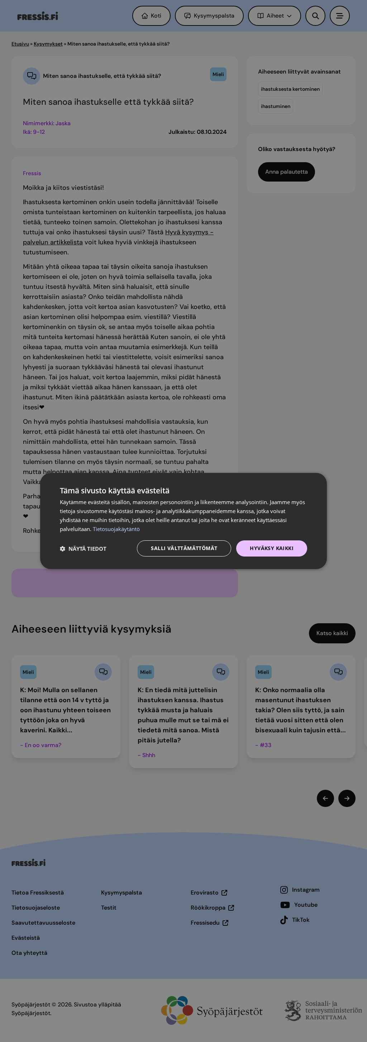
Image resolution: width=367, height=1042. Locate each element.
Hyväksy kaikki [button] (272, 548)
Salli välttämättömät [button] (184, 548)
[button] (83, 549)
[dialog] (183, 521)
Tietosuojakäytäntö (116, 528)
